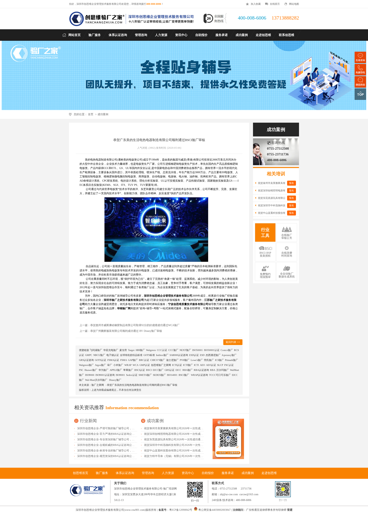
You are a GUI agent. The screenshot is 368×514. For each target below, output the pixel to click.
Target (131, 350)
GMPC (88, 355)
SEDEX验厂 (159, 375)
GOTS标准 (149, 355)
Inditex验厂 (162, 355)
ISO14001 (172, 375)
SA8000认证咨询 (179, 355)
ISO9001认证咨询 (105, 375)
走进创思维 (269, 473)
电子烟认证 (112, 355)
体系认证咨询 (125, 473)
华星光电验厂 (110, 350)
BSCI (149, 370)
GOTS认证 (100, 360)
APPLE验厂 (116, 370)
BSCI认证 (139, 370)
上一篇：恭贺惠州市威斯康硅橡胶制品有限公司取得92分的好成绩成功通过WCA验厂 (130, 325)
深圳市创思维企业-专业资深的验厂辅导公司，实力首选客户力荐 (115, 439)
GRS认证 (169, 370)
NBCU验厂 (99, 355)
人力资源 (168, 473)
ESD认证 (194, 355)
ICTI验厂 (188, 365)
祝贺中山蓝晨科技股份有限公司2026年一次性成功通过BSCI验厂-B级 (184, 450)
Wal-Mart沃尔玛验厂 (96, 380)
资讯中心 (188, 473)
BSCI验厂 (184, 375)
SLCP (220, 365)
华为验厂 (103, 370)
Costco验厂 (227, 350)
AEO (202, 365)
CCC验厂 (173, 350)
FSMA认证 (113, 360)
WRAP (127, 365)
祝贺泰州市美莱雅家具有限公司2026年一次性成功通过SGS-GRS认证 (184, 428)
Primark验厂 (231, 360)
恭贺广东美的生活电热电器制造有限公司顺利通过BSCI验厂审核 (142, 384)
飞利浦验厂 (96, 350)
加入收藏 (256, 3)
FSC (81, 370)
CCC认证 (162, 350)
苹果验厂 (128, 370)
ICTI (196, 365)
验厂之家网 (97, 384)
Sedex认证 (131, 375)
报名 (291, 183)
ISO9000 (89, 375)
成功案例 (103, 114)
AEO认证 (211, 365)
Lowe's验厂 (197, 360)
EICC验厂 (158, 370)
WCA (135, 365)
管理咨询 (148, 473)
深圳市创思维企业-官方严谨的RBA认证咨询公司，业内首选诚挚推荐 (118, 433)
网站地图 (294, 3)
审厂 (109, 365)
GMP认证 (145, 365)
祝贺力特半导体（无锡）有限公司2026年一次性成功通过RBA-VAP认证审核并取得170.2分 (197, 456)
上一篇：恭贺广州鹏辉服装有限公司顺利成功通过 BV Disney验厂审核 (121, 331)
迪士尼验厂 (172, 360)
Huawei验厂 (91, 370)
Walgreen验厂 (86, 365)
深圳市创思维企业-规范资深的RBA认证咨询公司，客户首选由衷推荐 (118, 456)
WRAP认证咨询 (199, 375)
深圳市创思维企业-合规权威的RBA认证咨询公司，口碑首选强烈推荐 (118, 445)
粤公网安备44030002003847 (214, 509)
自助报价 (208, 473)
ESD (202, 355)
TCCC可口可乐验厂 (220, 375)
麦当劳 (123, 350)
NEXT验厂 (185, 350)
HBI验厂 (140, 350)
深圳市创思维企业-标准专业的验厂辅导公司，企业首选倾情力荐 (115, 450)
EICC (178, 370)
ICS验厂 (219, 360)
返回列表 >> (233, 342)
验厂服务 (102, 473)
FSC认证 (229, 365)
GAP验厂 (133, 360)
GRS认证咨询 (86, 360)
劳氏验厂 (209, 360)
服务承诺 (228, 473)
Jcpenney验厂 (229, 355)
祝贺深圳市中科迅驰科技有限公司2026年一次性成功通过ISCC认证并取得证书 (190, 445)
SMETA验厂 (145, 375)
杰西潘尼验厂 (213, 355)
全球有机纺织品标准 (131, 355)
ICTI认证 (177, 365)
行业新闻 (88, 420)
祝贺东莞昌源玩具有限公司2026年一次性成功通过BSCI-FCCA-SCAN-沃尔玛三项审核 (194, 439)
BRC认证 (144, 360)
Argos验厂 (100, 365)
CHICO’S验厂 (157, 360)
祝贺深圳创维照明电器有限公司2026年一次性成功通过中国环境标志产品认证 (189, 433)
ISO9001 (120, 375)
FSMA (123, 360)
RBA (212, 370)
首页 (90, 114)
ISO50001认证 (211, 350)
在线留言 (275, 3)
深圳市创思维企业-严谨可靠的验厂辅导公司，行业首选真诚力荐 (115, 428)
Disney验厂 (115, 380)
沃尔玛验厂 (222, 370)
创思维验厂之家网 (161, 365)
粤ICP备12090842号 (181, 509)
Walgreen (151, 350)
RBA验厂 (187, 370)
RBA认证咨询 (201, 370)
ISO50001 (197, 350)
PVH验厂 (185, 360)
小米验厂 (118, 365)
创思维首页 (80, 473)
